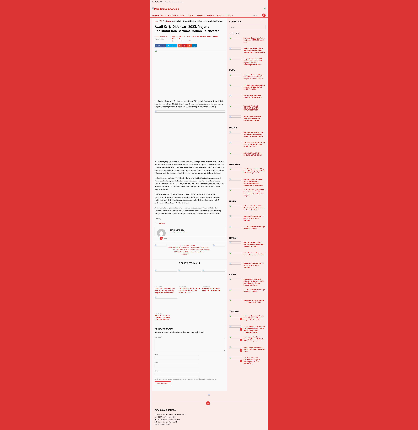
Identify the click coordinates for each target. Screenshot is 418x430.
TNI (162, 15)
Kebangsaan (212, 36)
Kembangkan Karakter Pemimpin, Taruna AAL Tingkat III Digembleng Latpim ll (254, 339)
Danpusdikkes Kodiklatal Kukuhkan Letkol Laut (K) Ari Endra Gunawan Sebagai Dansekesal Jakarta (254, 282)
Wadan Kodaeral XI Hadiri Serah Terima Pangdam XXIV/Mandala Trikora (252, 118)
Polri (182, 15)
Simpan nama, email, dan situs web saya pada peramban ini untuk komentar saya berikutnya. (186, 379)
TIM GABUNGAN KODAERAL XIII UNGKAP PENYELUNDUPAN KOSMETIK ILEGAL (254, 87)
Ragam (209, 15)
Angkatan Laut (168, 21)
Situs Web (158, 371)
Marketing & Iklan (178, 2)
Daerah (218, 15)
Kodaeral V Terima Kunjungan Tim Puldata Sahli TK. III (254, 301)
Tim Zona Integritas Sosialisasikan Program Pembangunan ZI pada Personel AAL (252, 361)
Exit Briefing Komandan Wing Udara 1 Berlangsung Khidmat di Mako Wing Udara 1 (254, 171)
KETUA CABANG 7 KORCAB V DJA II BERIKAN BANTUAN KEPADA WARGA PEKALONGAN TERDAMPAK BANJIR (254, 329)
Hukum (200, 15)
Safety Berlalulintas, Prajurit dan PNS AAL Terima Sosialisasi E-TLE (254, 349)
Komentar (158, 337)
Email (157, 362)
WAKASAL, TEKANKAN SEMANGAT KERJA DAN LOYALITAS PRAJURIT (251, 108)
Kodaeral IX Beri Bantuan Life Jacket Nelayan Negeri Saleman (254, 218)
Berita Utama (193, 36)
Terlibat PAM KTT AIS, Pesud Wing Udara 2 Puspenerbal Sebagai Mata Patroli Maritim (254, 50)
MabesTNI (176, 39)
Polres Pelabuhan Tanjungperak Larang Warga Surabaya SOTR (254, 254)
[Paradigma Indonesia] (165, 8)
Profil (228, 15)
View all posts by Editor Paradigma (178, 232)
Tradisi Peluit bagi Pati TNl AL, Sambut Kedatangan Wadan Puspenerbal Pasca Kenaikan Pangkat (254, 193)
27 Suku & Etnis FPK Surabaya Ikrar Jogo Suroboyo (254, 228)
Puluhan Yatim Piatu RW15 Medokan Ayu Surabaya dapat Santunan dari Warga (254, 208)
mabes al (162, 223)
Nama (157, 354)
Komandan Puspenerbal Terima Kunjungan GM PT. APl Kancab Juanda (254, 40)
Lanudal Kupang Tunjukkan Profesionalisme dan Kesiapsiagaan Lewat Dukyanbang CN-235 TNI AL (253, 182)
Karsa (191, 15)
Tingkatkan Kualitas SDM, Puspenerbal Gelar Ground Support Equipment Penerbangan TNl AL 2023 (253, 62)
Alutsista (172, 15)
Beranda (167, 2)
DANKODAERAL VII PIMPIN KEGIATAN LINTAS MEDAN (253, 97)
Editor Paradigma (162, 36)
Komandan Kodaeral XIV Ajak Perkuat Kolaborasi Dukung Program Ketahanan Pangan (254, 77)
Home (156, 21)
